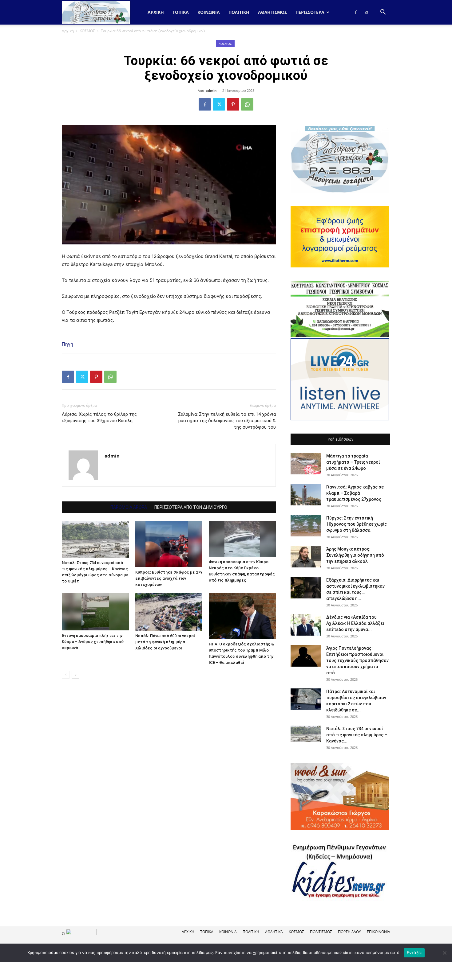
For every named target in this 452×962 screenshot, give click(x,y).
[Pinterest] (233, 104)
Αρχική (156, 12)
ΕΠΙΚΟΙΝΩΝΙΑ (378, 931)
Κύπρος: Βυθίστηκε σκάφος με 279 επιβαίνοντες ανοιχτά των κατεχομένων (168, 578)
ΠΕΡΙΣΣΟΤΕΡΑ (309, 12)
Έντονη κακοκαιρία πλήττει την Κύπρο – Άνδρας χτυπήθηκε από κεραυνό (93, 641)
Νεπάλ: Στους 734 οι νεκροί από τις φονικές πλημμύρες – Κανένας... (356, 734)
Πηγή (67, 344)
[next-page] (75, 675)
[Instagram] (366, 12)
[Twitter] (219, 104)
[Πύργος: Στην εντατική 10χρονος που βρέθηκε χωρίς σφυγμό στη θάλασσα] (306, 525)
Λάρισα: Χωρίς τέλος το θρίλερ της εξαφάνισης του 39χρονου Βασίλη (99, 417)
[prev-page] (65, 675)
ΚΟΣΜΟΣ (87, 30)
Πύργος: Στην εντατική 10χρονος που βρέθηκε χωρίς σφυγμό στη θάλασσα (356, 524)
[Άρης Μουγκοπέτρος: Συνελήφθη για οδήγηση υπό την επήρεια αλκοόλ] (306, 556)
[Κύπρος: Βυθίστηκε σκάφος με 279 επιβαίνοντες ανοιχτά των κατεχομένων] (168, 544)
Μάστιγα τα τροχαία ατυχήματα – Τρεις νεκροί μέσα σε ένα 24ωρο (353, 462)
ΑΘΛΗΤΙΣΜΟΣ (272, 12)
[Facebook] (355, 12)
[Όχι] (444, 953)
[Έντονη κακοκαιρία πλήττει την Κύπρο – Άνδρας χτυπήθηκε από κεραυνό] (95, 611)
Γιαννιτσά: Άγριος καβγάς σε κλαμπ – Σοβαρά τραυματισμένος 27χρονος (355, 493)
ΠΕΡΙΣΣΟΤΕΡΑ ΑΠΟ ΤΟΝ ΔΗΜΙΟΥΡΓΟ (190, 507)
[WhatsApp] (247, 104)
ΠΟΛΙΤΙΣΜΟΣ (321, 931)
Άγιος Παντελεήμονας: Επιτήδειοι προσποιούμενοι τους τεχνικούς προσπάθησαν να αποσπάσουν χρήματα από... (357, 660)
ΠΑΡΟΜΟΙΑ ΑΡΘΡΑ (128, 507)
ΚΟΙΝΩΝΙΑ (208, 12)
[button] (382, 13)
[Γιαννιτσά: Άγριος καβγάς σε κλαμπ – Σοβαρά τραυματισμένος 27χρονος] (306, 494)
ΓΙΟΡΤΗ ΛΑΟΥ (349, 931)
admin (211, 90)
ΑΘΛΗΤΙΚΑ (274, 931)
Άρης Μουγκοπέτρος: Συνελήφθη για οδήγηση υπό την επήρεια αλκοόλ (355, 555)
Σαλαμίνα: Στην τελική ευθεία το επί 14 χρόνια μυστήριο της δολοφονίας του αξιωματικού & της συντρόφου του (227, 420)
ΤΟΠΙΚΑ (180, 12)
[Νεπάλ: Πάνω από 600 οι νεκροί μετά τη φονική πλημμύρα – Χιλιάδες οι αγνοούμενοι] (168, 612)
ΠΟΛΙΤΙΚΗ (238, 12)
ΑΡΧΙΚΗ (188, 931)
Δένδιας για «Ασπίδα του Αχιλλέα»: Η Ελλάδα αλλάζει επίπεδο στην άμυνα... (355, 623)
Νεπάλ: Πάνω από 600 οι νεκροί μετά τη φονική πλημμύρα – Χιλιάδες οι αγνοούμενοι (165, 641)
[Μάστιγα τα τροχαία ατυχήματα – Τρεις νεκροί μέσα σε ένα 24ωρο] (306, 463)
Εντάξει (414, 952)
